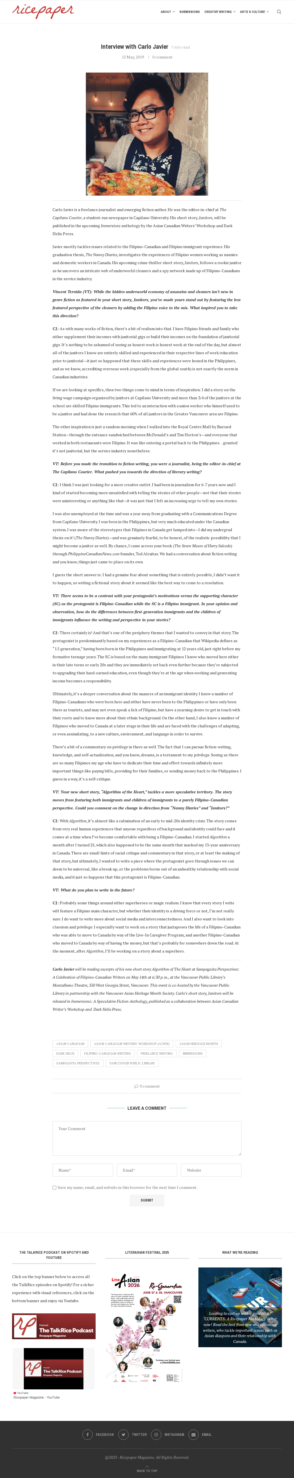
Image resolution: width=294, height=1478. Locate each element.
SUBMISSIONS (189, 12)
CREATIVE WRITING (218, 12)
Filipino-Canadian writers (107, 1053)
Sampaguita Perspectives (78, 1063)
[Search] (279, 11)
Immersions (193, 1053)
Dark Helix (65, 1053)
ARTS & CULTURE (252, 12)
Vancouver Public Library (132, 1063)
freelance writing (157, 1053)
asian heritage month (198, 1044)
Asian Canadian (70, 1044)
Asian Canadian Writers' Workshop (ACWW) (132, 1044)
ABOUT (166, 12)
